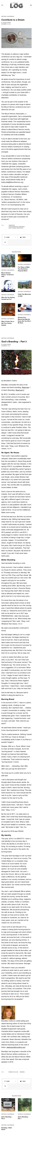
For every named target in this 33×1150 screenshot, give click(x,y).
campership (12, 225)
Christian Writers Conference (17, 226)
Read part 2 (19, 390)
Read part (25, 387)
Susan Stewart (7, 22)
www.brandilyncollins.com (16, 1047)
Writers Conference (7, 16)
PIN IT (9, 1012)
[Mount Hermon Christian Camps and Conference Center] (16, 5)
